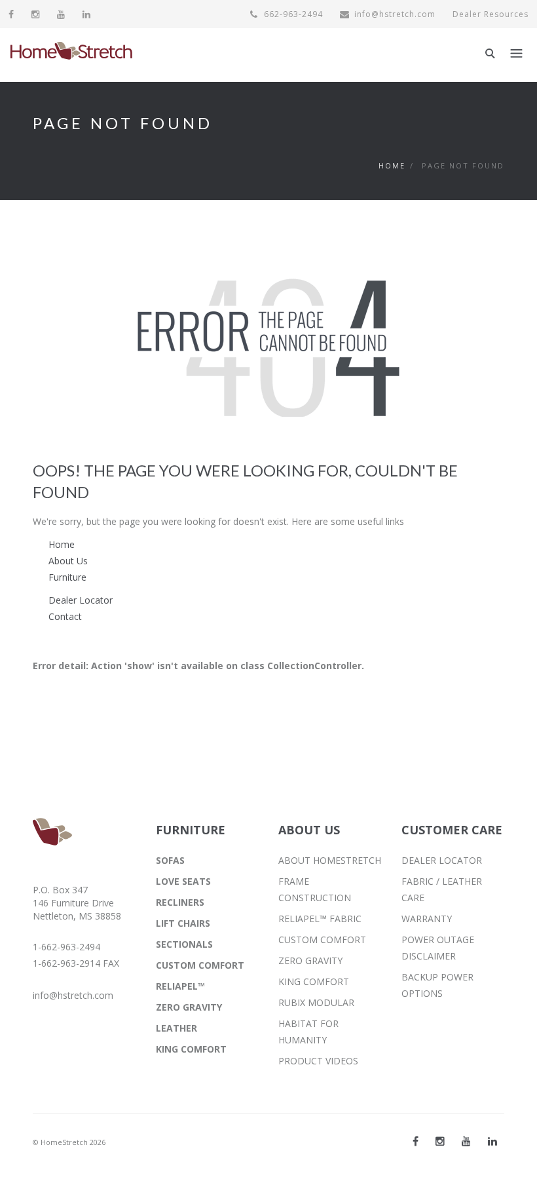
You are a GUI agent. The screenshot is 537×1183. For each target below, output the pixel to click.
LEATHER (176, 1028)
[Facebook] (11, 14)
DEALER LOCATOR (441, 860)
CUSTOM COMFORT (200, 965)
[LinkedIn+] (492, 1141)
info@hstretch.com (394, 14)
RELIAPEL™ (180, 986)
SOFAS (170, 860)
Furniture (67, 577)
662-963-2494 (292, 14)
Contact (65, 616)
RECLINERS (180, 902)
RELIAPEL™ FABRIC (319, 918)
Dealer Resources (490, 14)
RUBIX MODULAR (316, 1002)
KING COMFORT (191, 1049)
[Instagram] (35, 14)
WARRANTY (426, 918)
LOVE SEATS (183, 881)
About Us (68, 560)
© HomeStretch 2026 (69, 1142)
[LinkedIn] (87, 14)
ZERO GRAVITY (189, 1007)
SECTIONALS (184, 944)
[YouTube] (61, 14)
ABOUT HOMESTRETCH (329, 860)
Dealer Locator (80, 600)
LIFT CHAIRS (183, 923)
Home (392, 165)
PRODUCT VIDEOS (318, 1061)
